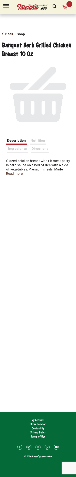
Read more (14, 173)
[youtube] (56, 448)
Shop (21, 34)
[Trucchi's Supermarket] (34, 6)
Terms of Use (38, 436)
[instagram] (28, 448)
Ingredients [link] (17, 149)
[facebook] (19, 448)
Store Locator (38, 424)
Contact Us (38, 428)
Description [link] (16, 140)
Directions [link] (40, 149)
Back (8, 34)
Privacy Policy (38, 432)
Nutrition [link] (38, 140)
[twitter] (38, 448)
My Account (38, 420)
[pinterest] (47, 448)
